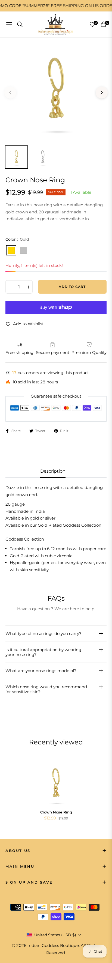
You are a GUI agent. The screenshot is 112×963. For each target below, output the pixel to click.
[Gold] (11, 250)
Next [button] (102, 93)
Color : (17, 239)
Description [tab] (53, 471)
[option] (56, 90)
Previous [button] (10, 93)
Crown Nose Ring (56, 812)
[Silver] (23, 250)
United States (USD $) (55, 934)
